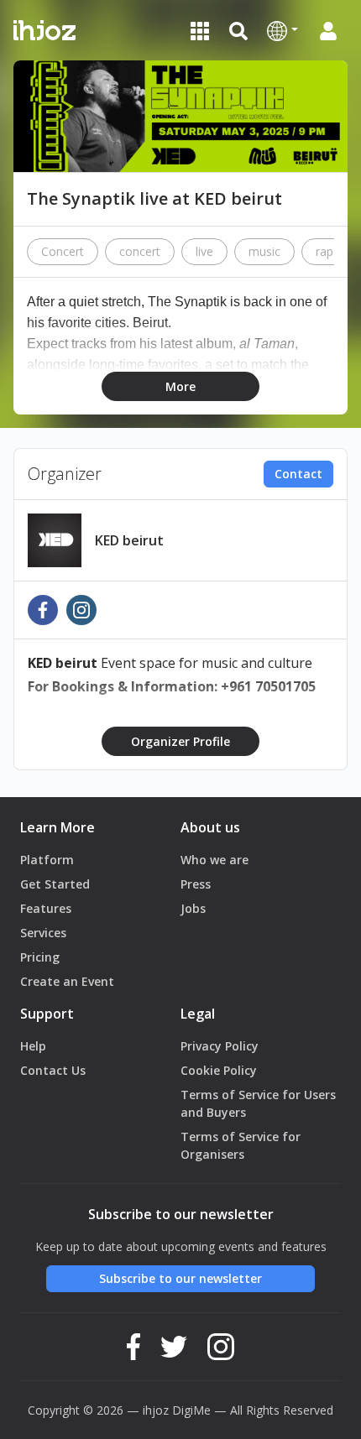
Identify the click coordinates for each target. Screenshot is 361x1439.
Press (195, 884)
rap (324, 251)
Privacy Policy (219, 1046)
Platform (47, 860)
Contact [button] (298, 474)
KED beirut (129, 540)
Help (33, 1046)
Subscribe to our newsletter (180, 1278)
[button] (282, 30)
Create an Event (67, 981)
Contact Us (53, 1070)
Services (43, 933)
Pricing (40, 957)
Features (45, 908)
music (264, 251)
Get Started (55, 884)
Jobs (193, 908)
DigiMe (191, 1410)
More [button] (180, 386)
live (204, 251)
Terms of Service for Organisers (240, 1145)
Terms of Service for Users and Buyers (258, 1103)
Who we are (214, 860)
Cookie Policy (218, 1070)
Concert (62, 251)
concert (139, 251)
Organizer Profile (180, 741)
